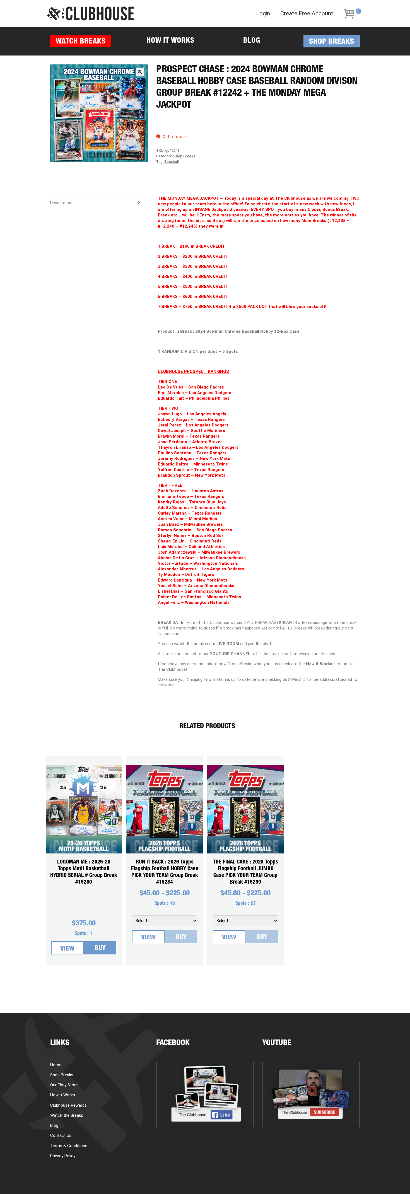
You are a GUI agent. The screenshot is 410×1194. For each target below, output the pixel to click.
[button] (140, 72)
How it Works (170, 41)
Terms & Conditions (68, 1145)
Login (263, 13)
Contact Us (60, 1135)
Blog (251, 41)
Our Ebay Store (64, 1084)
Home (55, 1064)
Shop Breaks (331, 42)
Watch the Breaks (66, 1115)
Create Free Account (306, 13)
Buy (100, 948)
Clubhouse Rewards (68, 1105)
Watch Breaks (81, 42)
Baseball (171, 162)
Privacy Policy (62, 1155)
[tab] (97, 203)
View (67, 949)
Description (60, 202)
